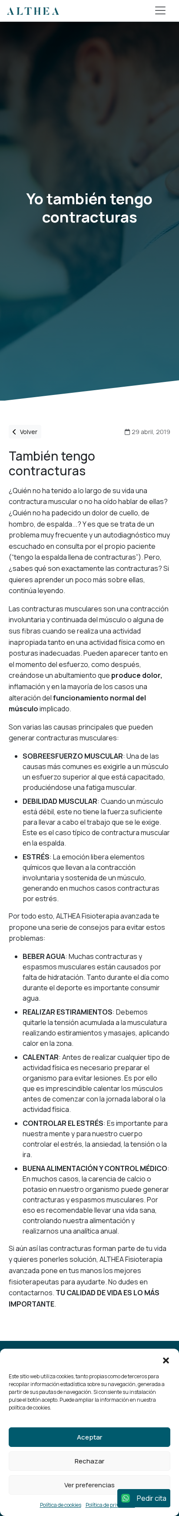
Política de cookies (60, 1505)
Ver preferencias (89, 1484)
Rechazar (89, 1461)
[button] (166, 1359)
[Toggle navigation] (160, 10)
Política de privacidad (110, 1505)
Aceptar (89, 1437)
